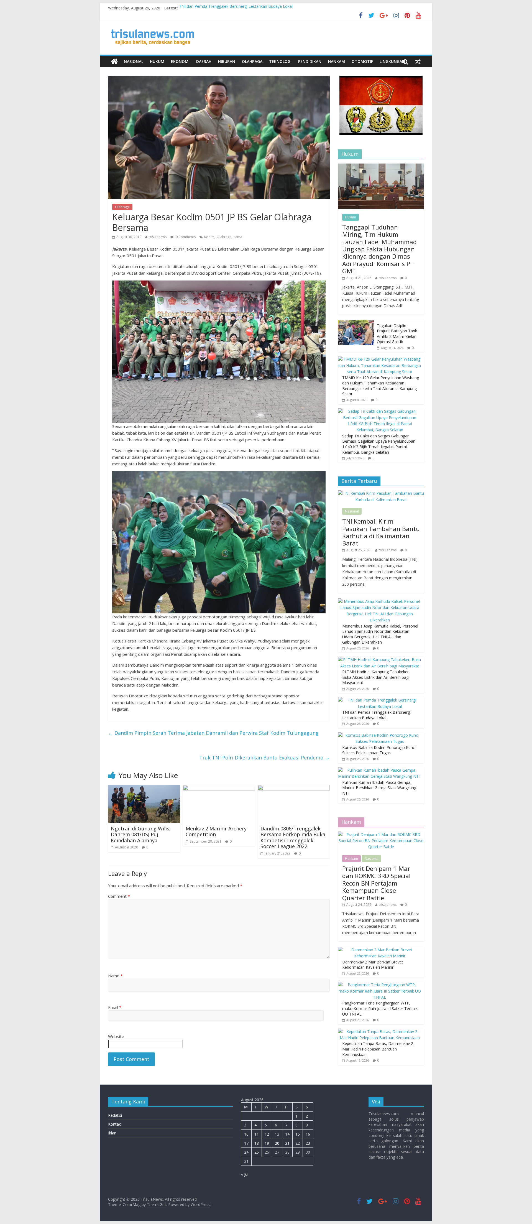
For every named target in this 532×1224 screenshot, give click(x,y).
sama (238, 236)
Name (115, 975)
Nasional (133, 61)
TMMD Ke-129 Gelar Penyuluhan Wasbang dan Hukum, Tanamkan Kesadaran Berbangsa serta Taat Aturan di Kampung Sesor (380, 386)
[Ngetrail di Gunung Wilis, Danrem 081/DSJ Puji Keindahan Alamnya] (144, 788)
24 (246, 1152)
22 (297, 1143)
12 (267, 1134)
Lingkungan (392, 61)
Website (116, 1036)
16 (308, 1134)
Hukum (157, 61)
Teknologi (280, 61)
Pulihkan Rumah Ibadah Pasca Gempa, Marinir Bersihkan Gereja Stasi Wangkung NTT (379, 788)
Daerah (203, 61)
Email (114, 1007)
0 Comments (185, 236)
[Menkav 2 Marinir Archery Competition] (219, 788)
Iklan (112, 1133)
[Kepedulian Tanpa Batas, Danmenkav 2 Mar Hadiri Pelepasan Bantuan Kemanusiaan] (379, 1031)
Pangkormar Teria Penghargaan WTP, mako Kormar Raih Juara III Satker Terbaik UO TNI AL (380, 1008)
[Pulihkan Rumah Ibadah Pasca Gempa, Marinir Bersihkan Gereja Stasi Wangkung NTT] (379, 770)
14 (287, 1134)
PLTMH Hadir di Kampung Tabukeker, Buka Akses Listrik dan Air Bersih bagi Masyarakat (376, 677)
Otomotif (362, 61)
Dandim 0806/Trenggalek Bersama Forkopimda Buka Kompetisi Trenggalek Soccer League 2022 (292, 837)
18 (256, 1143)
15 (297, 1134)
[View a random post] (418, 61)
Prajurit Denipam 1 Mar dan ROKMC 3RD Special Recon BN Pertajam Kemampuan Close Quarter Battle (376, 883)
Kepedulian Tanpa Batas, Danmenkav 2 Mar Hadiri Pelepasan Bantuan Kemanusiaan (377, 1049)
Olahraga (252, 61)
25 (256, 1152)
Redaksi (115, 1115)
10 (246, 1134)
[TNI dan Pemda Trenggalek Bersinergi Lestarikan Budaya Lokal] (379, 700)
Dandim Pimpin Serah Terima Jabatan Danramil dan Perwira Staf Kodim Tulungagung (213, 733)
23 (308, 1143)
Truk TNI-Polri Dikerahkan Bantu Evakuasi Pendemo (264, 757)
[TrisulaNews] (114, 61)
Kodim (209, 236)
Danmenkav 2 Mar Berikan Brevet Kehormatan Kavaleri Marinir (372, 964)
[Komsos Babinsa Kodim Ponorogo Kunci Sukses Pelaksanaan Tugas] (379, 735)
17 (246, 1143)
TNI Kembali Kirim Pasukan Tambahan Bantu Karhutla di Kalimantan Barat (381, 532)
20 (277, 1143)
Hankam (336, 61)
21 (287, 1143)
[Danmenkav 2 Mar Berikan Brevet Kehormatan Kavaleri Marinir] (379, 949)
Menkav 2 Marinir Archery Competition (216, 831)
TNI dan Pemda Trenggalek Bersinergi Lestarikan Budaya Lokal (236, 8)
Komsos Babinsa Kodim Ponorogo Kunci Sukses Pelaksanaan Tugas (379, 750)
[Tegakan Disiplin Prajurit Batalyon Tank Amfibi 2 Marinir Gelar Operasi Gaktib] (356, 323)
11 (256, 1134)
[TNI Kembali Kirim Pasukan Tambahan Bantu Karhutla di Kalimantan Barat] (381, 493)
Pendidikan (309, 61)
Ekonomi (180, 61)
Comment (119, 896)
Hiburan (226, 61)
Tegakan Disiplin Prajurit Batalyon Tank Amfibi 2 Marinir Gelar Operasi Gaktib (397, 334)
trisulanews (158, 236)
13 (277, 1134)
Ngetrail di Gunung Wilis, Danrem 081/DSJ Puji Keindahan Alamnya (141, 834)
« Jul (244, 1174)
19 (267, 1143)
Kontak (114, 1124)
